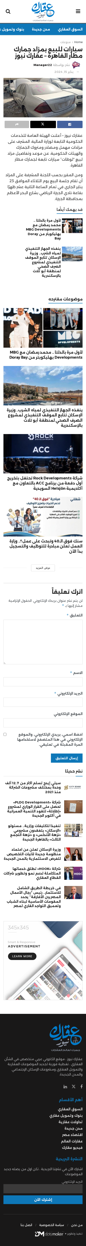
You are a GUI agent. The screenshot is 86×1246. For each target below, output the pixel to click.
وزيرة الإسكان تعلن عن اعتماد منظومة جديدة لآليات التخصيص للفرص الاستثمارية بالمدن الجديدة (32, 854)
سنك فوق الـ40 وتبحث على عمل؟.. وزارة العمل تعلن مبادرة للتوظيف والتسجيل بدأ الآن (46, 546)
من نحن (77, 1225)
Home (78, 42)
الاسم (76, 673)
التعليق (75, 615)
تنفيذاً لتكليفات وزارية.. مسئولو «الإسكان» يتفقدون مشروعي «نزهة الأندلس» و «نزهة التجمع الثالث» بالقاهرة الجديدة (34, 833)
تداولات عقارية (70, 1122)
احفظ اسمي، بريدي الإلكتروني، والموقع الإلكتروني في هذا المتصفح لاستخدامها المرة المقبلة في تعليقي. (50, 739)
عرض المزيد (43, 567)
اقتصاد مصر (72, 1135)
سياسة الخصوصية (51, 1225)
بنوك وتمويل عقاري (66, 1116)
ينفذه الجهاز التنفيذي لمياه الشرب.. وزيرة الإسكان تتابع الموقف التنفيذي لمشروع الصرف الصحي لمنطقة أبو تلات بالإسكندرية (43, 262)
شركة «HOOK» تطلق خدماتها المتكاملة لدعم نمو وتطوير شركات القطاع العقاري (32, 873)
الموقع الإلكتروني (68, 714)
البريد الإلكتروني (68, 693)
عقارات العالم (72, 1141)
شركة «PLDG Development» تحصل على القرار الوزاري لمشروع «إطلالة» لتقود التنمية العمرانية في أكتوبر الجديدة (34, 809)
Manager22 (42, 65)
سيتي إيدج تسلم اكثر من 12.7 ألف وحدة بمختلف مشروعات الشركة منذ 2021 (33, 787)
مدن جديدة (41, 29)
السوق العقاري (70, 29)
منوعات (65, 42)
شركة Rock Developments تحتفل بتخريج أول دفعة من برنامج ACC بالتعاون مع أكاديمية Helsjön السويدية (45, 483)
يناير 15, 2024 (64, 72)
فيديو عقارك (72, 1148)
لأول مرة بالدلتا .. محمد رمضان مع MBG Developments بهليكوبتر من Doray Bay (43, 229)
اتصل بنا (26, 1225)
